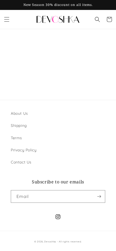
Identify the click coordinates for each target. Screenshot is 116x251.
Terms (16, 137)
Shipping (19, 125)
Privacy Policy (23, 150)
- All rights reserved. (69, 241)
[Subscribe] (99, 196)
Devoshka (50, 241)
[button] (7, 19)
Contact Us (21, 162)
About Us (19, 113)
